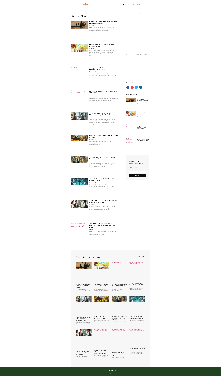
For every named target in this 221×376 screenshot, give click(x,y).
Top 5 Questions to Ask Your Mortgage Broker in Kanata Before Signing (103, 201)
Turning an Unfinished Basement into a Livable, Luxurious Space (101, 68)
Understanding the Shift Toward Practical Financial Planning (142, 113)
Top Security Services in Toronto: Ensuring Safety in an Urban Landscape (102, 158)
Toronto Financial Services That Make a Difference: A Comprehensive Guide (101, 114)
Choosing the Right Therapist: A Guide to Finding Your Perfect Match (119, 354)
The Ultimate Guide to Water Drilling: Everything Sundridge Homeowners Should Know (102, 225)
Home (124, 4)
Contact (139, 4)
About (133, 4)
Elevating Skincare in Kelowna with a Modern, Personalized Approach (103, 22)
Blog (129, 4)
